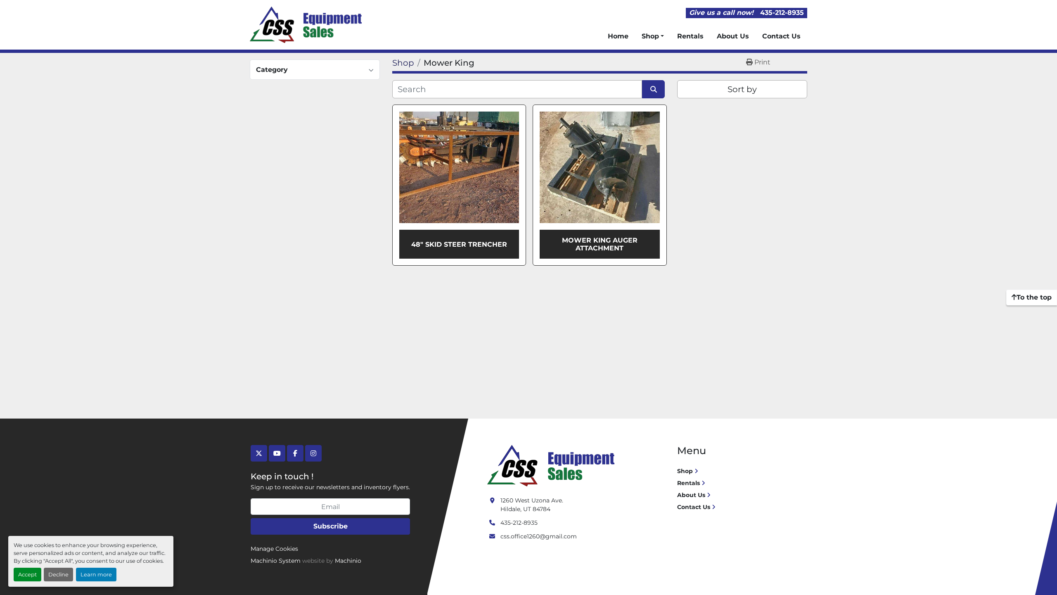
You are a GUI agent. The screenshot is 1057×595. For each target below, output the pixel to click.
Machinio (348, 560)
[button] (653, 36)
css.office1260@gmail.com (538, 536)
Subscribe (330, 526)
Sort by (742, 89)
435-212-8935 (782, 13)
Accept (27, 574)
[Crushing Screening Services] (552, 465)
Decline (58, 574)
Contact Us (781, 36)
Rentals (690, 36)
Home (618, 36)
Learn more (96, 574)
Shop (650, 36)
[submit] (653, 89)
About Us (733, 36)
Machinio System (276, 560)
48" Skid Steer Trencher (459, 244)
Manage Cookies (274, 548)
